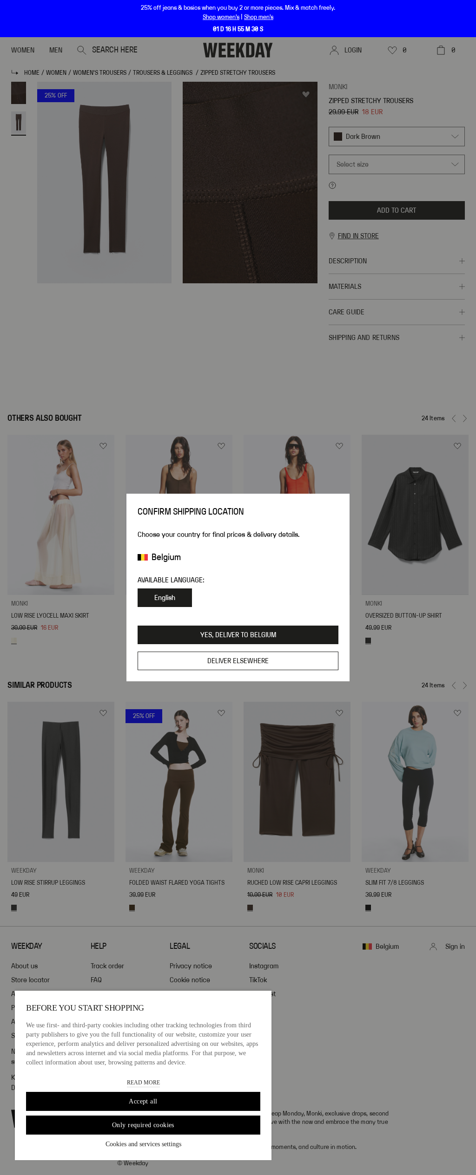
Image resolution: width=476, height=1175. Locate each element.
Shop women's (221, 17)
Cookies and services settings (143, 1144)
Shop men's (258, 17)
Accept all (143, 1101)
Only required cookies (143, 1125)
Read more (143, 1082)
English (164, 597)
